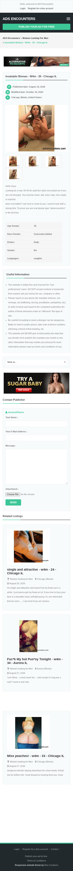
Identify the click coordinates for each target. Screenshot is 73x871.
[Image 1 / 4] (36, 128)
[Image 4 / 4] (14, 174)
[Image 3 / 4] (53, 161)
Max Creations (51, 865)
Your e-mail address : (16, 431)
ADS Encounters (19, 19)
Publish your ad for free (37, 26)
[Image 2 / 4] (34, 161)
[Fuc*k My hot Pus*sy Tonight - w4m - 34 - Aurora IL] (36, 636)
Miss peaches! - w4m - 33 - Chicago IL (35, 756)
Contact (55, 849)
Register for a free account (40, 8)
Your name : (11, 417)
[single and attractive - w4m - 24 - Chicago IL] (36, 546)
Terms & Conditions (36, 861)
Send (13, 502)
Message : (10, 446)
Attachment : (12, 489)
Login (23, 8)
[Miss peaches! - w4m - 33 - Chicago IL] (36, 733)
